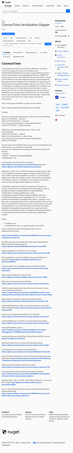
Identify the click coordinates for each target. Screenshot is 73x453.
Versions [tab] (7, 56)
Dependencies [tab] (32, 52)
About (17, 442)
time (57, 104)
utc (57, 107)
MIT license (61, 61)
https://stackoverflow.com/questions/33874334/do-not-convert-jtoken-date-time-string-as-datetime (26, 394)
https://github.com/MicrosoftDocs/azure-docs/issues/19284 (24, 277)
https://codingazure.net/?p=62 (13, 338)
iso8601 (65, 104)
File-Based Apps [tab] (20, 41)
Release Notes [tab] (19, 56)
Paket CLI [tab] (37, 38)
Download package (61, 66)
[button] (48, 44)
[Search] (68, 11)
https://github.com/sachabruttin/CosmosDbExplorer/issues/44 (26, 352)
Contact (5, 412)
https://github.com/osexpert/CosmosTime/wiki (20, 165)
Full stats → (58, 23)
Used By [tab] (44, 52)
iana (57, 110)
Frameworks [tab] (19, 52)
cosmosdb (65, 107)
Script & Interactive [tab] (8, 41)
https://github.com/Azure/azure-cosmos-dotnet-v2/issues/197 (25, 317)
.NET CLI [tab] (5, 38)
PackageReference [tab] (21, 38)
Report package (63, 85)
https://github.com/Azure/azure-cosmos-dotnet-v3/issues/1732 (26, 367)
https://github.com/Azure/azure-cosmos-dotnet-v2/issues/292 (25, 323)
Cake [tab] (29, 41)
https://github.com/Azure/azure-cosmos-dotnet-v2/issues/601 (25, 345)
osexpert (62, 97)
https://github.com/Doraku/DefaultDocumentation (21, 167)
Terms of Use (26, 442)
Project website (62, 51)
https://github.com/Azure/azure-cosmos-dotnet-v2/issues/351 (25, 284)
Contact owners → (61, 93)
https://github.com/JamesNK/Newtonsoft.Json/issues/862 (24, 246)
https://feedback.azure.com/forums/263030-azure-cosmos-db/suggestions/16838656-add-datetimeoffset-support (24, 331)
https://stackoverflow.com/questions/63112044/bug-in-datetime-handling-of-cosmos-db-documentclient (26, 359)
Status (28, 412)
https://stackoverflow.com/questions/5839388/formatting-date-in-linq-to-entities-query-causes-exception (26, 375)
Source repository (61, 56)
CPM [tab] (30, 38)
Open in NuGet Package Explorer (63, 74)
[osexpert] (57, 97)
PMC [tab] (11, 38)
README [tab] (7, 52)
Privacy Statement (58, 442)
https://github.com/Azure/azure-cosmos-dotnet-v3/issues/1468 (26, 253)
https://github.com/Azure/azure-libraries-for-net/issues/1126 (25, 301)
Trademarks (6, 445)
